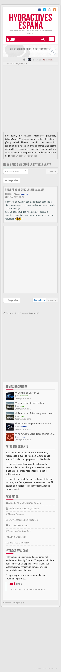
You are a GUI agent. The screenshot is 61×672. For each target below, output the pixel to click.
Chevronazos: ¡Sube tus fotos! (23, 519)
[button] (43, 39)
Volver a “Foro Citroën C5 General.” (22, 313)
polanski (24, 194)
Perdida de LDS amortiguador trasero (35, 413)
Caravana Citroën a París (19, 531)
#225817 (11, 194)
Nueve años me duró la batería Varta (27, 164)
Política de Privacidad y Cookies (23, 508)
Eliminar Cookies (16, 514)
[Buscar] (25, 171)
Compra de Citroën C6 (28, 392)
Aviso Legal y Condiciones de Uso (24, 502)
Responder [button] (12, 180)
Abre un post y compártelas (24, 155)
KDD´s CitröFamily (17, 536)
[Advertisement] (30, 99)
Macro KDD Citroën (18, 525)
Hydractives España (30, 22)
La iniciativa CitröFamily (17, 542)
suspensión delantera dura (30, 403)
